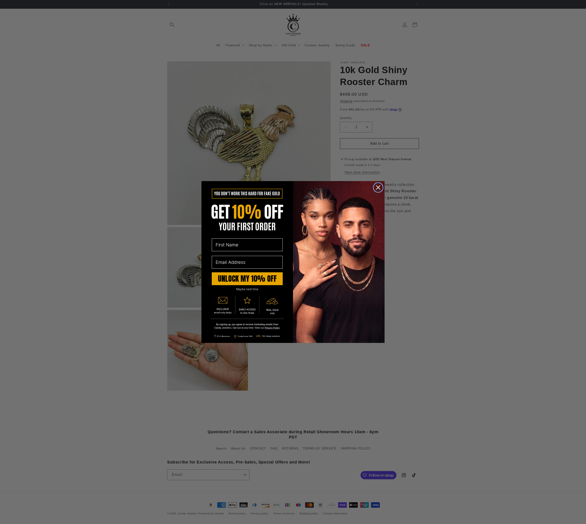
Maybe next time (247, 289)
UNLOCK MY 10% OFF (247, 278)
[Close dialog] (378, 187)
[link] (247, 326)
